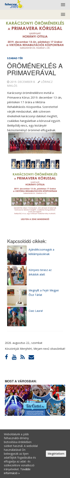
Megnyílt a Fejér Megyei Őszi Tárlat (44, 292)
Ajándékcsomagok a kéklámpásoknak (41, 252)
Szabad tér (15, 58)
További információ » (17, 471)
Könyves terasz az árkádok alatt (40, 272)
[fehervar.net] (14, 5)
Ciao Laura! (36, 311)
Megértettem (56, 453)
